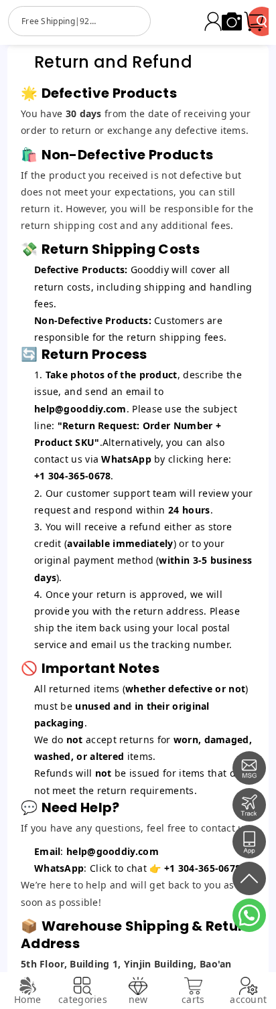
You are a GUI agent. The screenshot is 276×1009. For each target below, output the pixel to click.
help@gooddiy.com (80, 408)
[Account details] (213, 21)
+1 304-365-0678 (202, 868)
